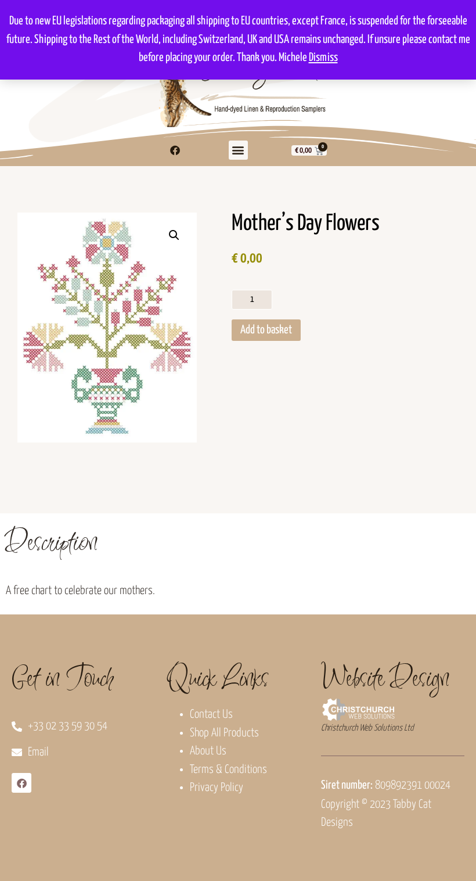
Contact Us (211, 714)
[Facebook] (175, 150)
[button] (238, 150)
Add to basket (266, 330)
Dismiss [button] (323, 57)
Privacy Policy (216, 787)
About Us (208, 751)
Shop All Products (224, 733)
